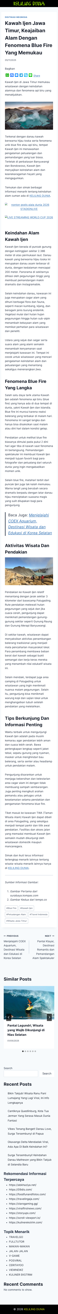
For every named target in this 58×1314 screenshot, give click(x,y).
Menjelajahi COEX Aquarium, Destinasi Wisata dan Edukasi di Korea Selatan (15, 947)
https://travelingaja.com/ (24, 1198)
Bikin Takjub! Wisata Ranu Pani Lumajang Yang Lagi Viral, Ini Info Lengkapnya (28, 1098)
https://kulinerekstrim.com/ (25, 1222)
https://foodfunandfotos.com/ (27, 1194)
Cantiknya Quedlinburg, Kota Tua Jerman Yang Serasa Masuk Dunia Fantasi (29, 1116)
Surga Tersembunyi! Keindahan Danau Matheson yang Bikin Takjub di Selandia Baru (30, 1160)
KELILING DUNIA (34, 1309)
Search (8, 1068)
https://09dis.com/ (20, 1189)
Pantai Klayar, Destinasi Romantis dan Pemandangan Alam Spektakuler (43, 947)
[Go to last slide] (8, 1017)
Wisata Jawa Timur (16, 921)
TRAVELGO (16, 1237)
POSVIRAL (15, 1260)
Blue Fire (11, 908)
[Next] (49, 1017)
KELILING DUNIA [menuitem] (40, 195)
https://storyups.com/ (22, 1213)
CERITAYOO (16, 1265)
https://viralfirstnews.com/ (25, 1208)
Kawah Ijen (26, 908)
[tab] (23, 1051)
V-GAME (14, 1255)
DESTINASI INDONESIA (16, 17)
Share (36, 75)
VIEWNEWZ (16, 1269)
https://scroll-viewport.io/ (24, 1217)
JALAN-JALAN (18, 1251)
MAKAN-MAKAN (19, 1246)
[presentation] (29, 1002)
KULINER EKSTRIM (20, 1274)
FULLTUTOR (16, 1241)
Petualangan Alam (16, 914)
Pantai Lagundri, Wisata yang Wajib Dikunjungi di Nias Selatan (26, 1030)
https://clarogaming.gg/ (23, 1203)
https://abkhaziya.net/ (22, 1184)
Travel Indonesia (38, 914)
